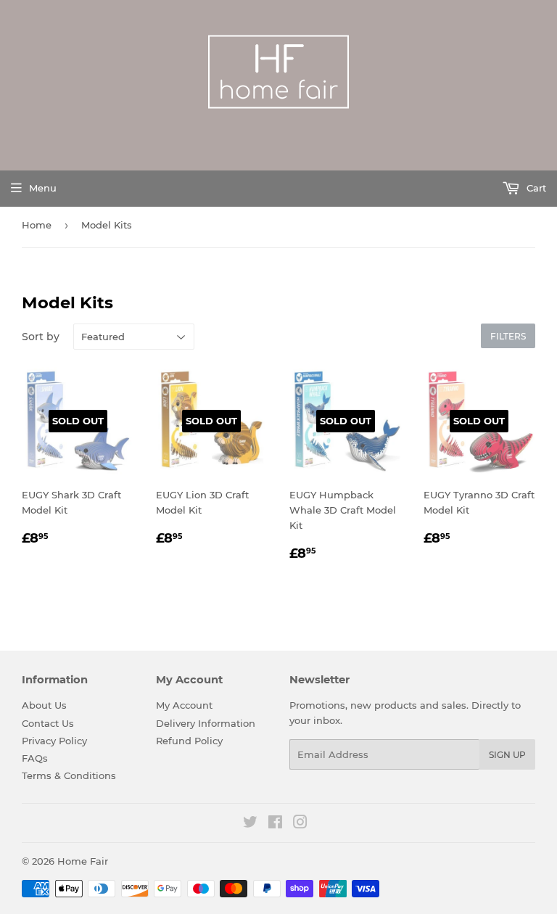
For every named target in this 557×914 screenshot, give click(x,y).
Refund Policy (189, 740)
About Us (44, 705)
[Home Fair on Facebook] (275, 824)
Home (36, 225)
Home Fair (82, 861)
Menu (43, 188)
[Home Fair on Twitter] (250, 824)
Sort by (40, 336)
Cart (535, 188)
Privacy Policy (54, 740)
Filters (508, 336)
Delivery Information (205, 723)
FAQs (35, 758)
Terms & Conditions (69, 775)
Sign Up (507, 754)
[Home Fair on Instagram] (300, 824)
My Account (184, 705)
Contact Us (48, 723)
